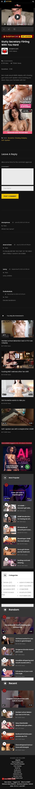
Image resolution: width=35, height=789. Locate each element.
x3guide (17, 760)
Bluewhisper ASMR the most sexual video (24, 541)
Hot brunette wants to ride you (13, 400)
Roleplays (21, 490)
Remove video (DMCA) (9, 784)
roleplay (24, 138)
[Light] (3, 29)
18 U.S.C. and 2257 (19, 786)
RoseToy (17, 768)
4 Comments (8, 61)
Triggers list (16, 782)
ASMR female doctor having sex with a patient (24, 519)
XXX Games (17, 772)
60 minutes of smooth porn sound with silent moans (25, 529)
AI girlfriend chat (17, 778)
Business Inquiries (22, 784)
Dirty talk (13, 490)
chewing (18, 138)
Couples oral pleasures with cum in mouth (17, 700)
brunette (11, 138)
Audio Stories (24, 583)
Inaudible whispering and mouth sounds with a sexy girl (25, 662)
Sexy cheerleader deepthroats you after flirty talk (24, 725)
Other (21, 589)
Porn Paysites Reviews (17, 764)
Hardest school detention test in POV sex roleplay (17, 342)
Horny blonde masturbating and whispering (17, 626)
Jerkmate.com (17, 774)
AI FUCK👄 (21, 24)
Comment (5, 167)
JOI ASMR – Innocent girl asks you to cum (24, 508)
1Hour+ (6, 583)
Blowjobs (7, 586)
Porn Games (17, 766)
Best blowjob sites (17, 762)
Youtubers (23, 596)
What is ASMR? (25, 782)
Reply (5, 226)
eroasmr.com (13, 49)
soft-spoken (5, 140)
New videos (7, 782)
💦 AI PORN (7, 1)
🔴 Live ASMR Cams (8, 779)
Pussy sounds (8, 592)
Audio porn (17, 770)
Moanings (7, 589)
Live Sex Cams (17, 776)
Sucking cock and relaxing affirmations (24, 562)
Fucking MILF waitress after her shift (15, 371)
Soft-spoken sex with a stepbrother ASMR (17, 429)
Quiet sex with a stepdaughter (17, 494)
